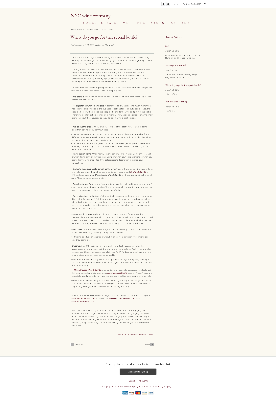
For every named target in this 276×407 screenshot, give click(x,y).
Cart (192, 4)
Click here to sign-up (138, 371)
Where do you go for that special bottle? (98, 29)
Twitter (168, 4)
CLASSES (88, 23)
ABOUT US (157, 23)
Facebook (163, 4)
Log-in (176, 4)
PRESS (141, 23)
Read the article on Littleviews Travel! (135, 334)
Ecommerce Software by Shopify (155, 386)
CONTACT (187, 23)
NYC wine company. (129, 386)
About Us (143, 381)
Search (205, 4)
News (79, 29)
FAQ (172, 23)
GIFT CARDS (108, 23)
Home (72, 29)
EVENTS (126, 23)
